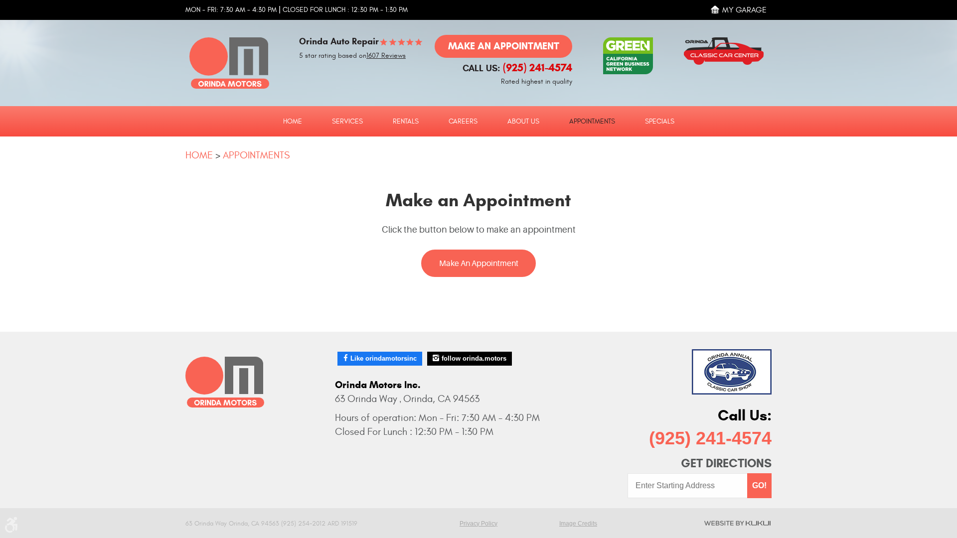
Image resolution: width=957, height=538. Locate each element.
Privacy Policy (478, 523)
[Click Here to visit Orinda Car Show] (732, 372)
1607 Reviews (386, 55)
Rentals (406, 122)
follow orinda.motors (474, 358)
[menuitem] (292, 121)
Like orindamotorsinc (383, 358)
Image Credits (578, 523)
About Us (523, 122)
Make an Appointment (503, 46)
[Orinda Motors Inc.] (229, 63)
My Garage (744, 9)
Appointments (592, 122)
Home (292, 122)
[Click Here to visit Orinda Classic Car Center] (728, 47)
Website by (737, 523)
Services (347, 122)
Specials (659, 122)
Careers (463, 122)
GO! (759, 485)
